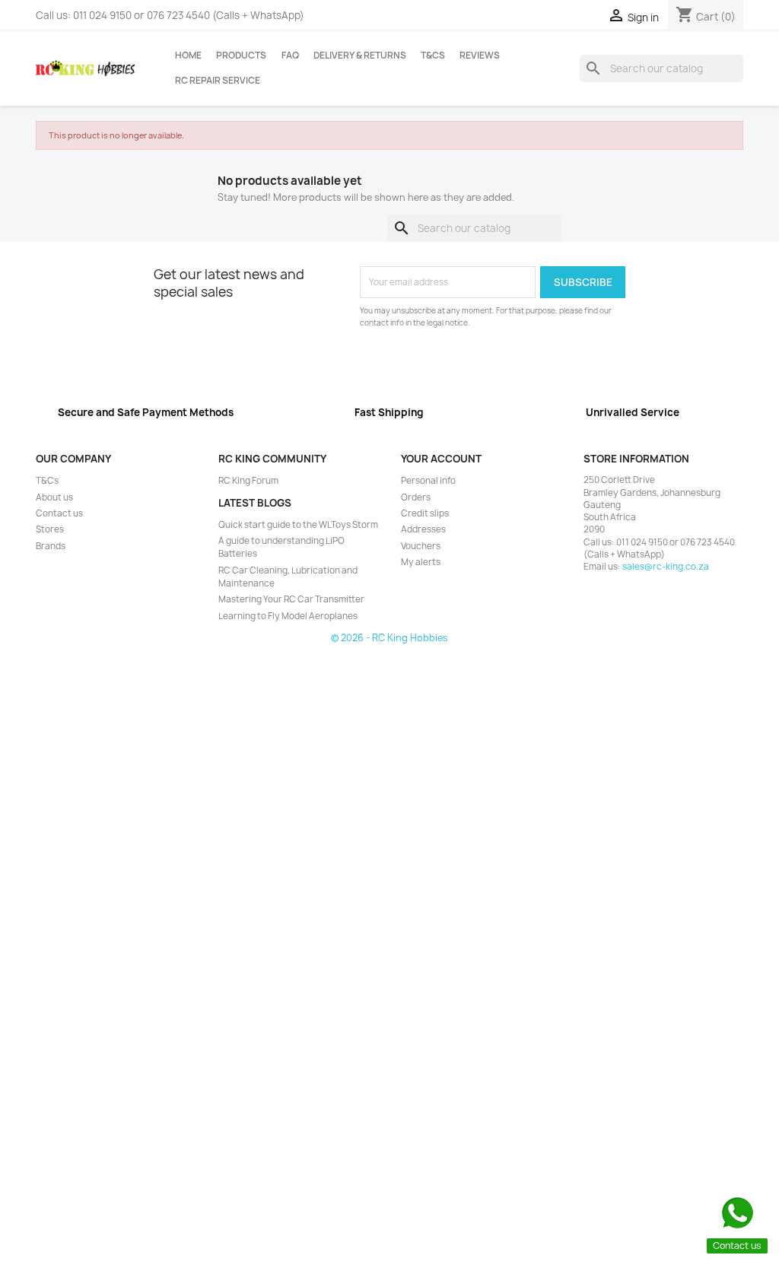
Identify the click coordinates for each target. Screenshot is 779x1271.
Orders (416, 497)
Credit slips (425, 513)
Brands (50, 546)
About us (54, 497)
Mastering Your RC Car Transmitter (291, 599)
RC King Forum (248, 481)
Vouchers (420, 546)
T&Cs (433, 55)
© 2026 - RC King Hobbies (389, 637)
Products (241, 55)
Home (188, 55)
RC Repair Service (217, 81)
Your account (441, 459)
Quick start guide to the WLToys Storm (298, 525)
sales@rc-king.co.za (665, 567)
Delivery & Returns (359, 55)
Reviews (479, 55)
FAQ (290, 55)
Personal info (428, 481)
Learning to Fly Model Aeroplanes (288, 616)
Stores (50, 529)
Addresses (423, 529)
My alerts (420, 562)
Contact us (59, 513)
